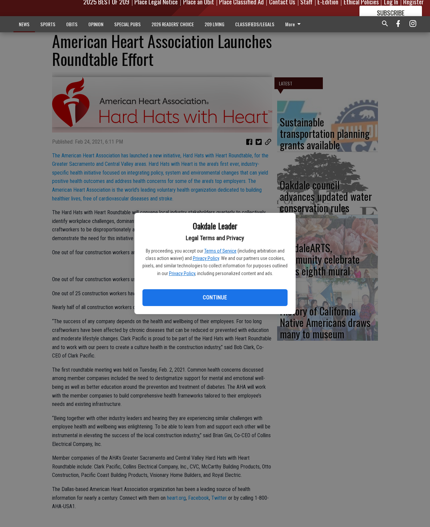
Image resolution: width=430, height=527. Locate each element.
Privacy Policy (206, 258)
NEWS (24, 24)
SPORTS (47, 24)
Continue (215, 297)
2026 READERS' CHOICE (173, 24)
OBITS (72, 24)
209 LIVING (214, 24)
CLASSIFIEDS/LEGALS (254, 24)
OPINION (95, 24)
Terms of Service (220, 251)
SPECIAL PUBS (127, 24)
